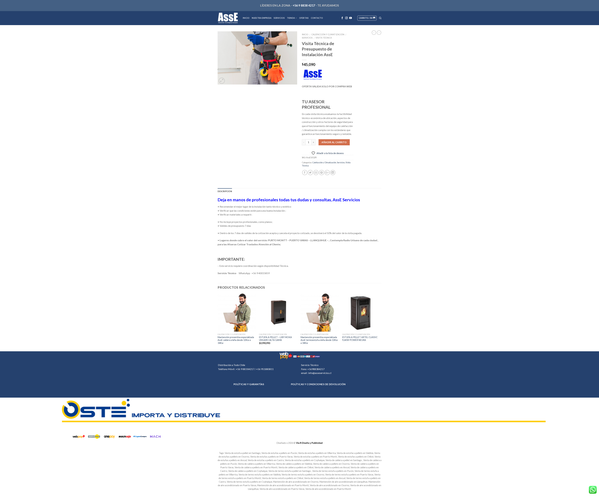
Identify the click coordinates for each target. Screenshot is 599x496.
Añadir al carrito (334, 142)
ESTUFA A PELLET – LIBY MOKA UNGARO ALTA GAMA (275, 338)
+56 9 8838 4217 (304, 5)
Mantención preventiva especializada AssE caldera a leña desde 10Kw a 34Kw (236, 340)
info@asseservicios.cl (319, 372)
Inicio (246, 18)
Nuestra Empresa (262, 18)
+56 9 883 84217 (245, 369)
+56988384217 (315, 369)
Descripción (225, 191)
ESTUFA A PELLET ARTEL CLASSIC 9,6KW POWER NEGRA (360, 338)
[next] (380, 322)
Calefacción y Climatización (327, 34)
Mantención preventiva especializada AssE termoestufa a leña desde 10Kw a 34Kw (319, 340)
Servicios (279, 18)
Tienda (291, 18)
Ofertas (304, 18)
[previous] (217, 322)
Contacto (317, 18)
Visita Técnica (324, 37)
